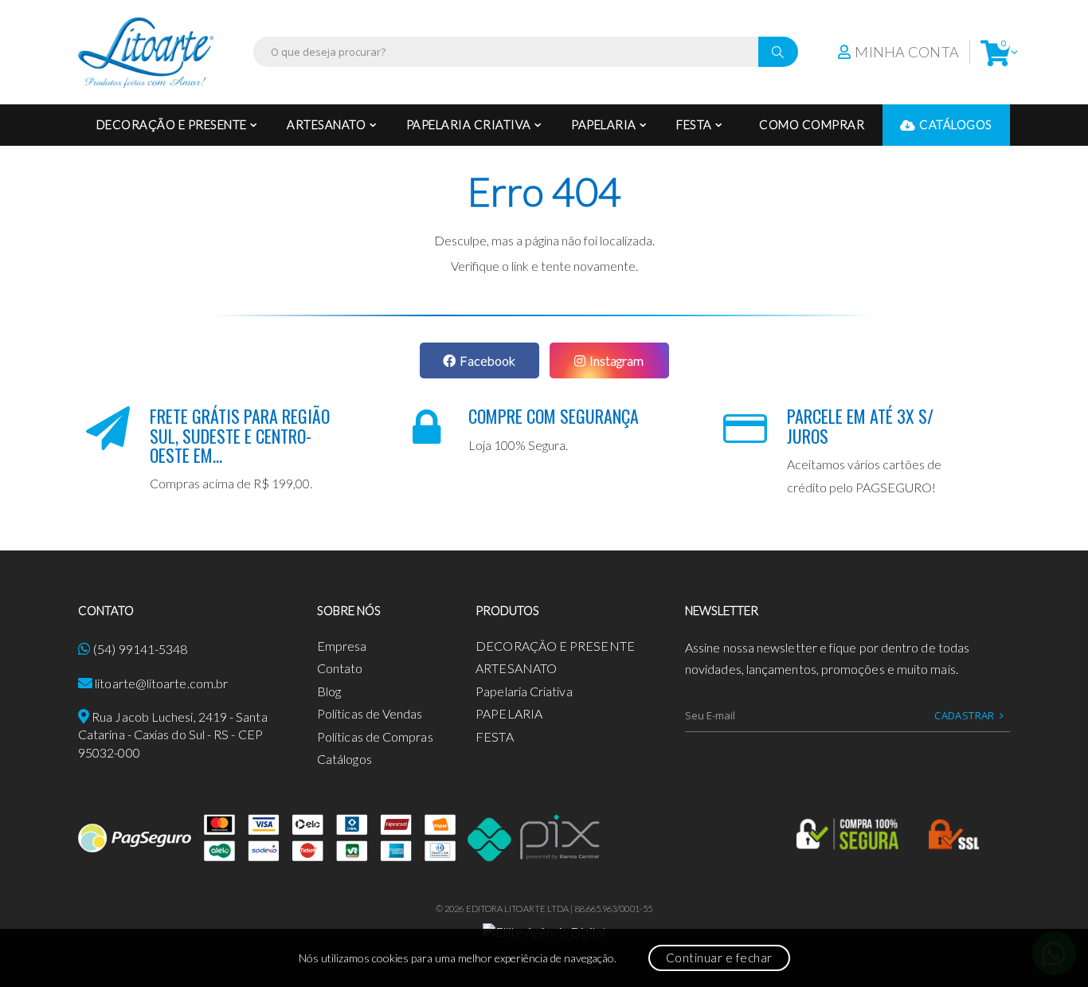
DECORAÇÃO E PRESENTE (171, 124)
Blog (329, 691)
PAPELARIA (603, 124)
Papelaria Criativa (468, 124)
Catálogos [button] (955, 124)
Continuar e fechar (719, 957)
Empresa (342, 645)
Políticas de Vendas (370, 713)
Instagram (616, 360)
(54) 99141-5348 (140, 648)
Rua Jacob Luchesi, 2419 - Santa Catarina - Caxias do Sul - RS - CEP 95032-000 (173, 734)
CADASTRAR (964, 715)
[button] (995, 52)
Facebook (487, 360)
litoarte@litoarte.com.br (161, 683)
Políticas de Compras (375, 736)
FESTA (694, 124)
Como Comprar (811, 124)
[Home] (145, 52)
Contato (340, 668)
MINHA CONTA (907, 52)
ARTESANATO (326, 124)
